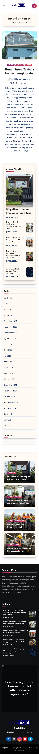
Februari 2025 (9, 373)
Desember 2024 (10, 385)
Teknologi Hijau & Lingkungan (19, 65)
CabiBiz (15, 79)
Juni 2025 (8, 350)
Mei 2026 (7, 310)
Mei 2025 (7, 356)
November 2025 (10, 327)
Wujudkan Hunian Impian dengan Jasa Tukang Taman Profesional (18, 479)
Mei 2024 (7, 426)
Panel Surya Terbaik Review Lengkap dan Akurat (19, 73)
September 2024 (11, 402)
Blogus (31, 748)
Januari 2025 (9, 379)
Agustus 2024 (10, 408)
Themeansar (19, 751)
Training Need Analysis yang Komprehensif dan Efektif (18, 503)
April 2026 (8, 315)
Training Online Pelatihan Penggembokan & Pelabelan (19, 551)
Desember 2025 (10, 321)
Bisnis (10, 497)
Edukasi (18, 497)
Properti (11, 473)
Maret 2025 (8, 368)
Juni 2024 (8, 420)
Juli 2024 (8, 414)
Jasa (17, 545)
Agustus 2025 (10, 339)
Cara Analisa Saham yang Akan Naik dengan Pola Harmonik (13, 651)
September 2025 (11, 333)
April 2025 (8, 362)
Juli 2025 (8, 344)
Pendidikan (19, 521)
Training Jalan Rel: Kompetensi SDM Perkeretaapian (13, 240)
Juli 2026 (8, 298)
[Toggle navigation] (4, 6)
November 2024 (10, 391)
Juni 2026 (8, 304)
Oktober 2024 (9, 397)
